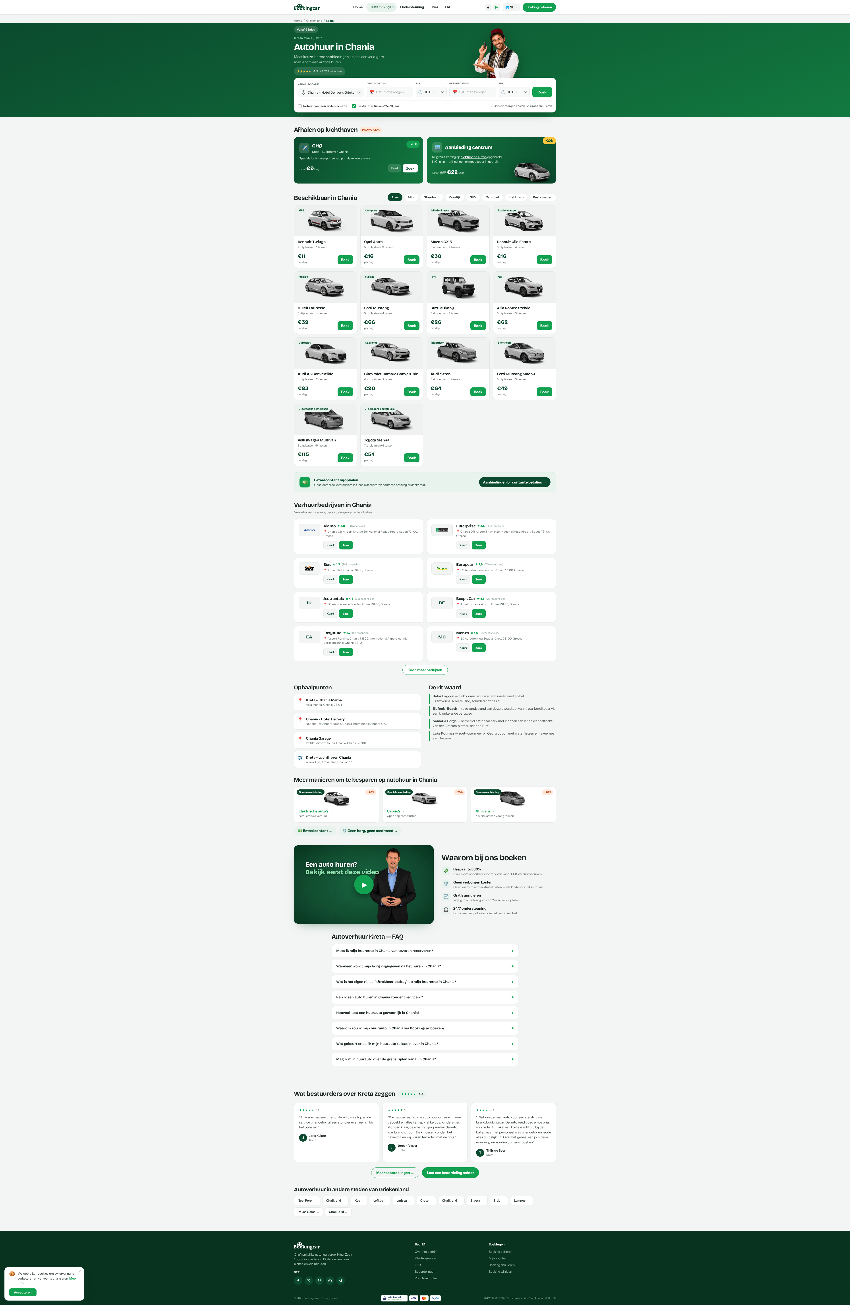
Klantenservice (425, 1258)
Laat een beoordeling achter (450, 1172)
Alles (395, 197)
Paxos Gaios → (308, 1212)
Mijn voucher (498, 1258)
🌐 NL (511, 7)
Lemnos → (521, 1201)
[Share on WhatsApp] (330, 1280)
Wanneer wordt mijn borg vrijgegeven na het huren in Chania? (425, 966)
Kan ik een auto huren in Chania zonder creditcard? (425, 997)
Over (434, 7)
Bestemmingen (381, 7)
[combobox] (334, 92)
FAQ (448, 7)
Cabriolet (492, 197)
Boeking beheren (539, 7)
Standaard (432, 197)
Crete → (426, 1201)
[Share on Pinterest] (319, 1280)
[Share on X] (309, 1280)
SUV (473, 197)
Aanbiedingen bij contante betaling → (515, 482)
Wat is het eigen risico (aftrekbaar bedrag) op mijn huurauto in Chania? (425, 982)
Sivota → (477, 1201)
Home (358, 7)
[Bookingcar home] (307, 7)
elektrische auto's (474, 157)
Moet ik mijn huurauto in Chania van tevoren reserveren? (425, 951)
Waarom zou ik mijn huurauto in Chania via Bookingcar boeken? (425, 1028)
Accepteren (23, 1292)
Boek (345, 259)
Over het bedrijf (426, 1252)
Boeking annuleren (502, 1265)
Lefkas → (380, 1201)
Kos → (359, 1201)
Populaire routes (426, 1278)
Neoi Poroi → (307, 1201)
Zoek (542, 92)
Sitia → (499, 1201)
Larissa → (403, 1201)
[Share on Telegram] (340, 1280)
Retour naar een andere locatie (325, 106)
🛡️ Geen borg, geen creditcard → (370, 830)
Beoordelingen (425, 1272)
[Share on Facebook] (298, 1280)
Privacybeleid (330, 1298)
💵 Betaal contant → (315, 830)
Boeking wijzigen (500, 1272)
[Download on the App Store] (488, 7)
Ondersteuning (412, 7)
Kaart (394, 168)
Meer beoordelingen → (395, 1172)
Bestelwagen (542, 197)
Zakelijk (455, 197)
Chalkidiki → (335, 1201)
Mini (411, 197)
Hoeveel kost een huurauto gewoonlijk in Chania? (425, 1013)
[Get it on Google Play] (496, 7)
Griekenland (314, 20)
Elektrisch (516, 197)
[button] (303, 92)
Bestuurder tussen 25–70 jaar (378, 106)
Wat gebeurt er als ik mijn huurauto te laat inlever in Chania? (425, 1044)
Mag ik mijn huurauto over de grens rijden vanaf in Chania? (425, 1059)
